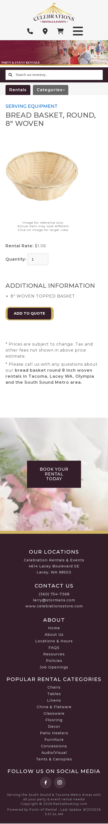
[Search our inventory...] (11, 75)
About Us (54, 634)
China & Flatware (54, 707)
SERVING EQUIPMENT (32, 106)
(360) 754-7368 (54, 594)
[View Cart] (60, 31)
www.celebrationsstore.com (54, 606)
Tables (54, 694)
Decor (54, 726)
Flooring (54, 720)
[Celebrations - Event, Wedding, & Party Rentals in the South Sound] (54, 13)
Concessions (54, 746)
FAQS (54, 647)
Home (54, 628)
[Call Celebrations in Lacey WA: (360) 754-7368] (30, 31)
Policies (54, 660)
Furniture (54, 739)
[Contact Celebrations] (45, 31)
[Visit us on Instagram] (60, 782)
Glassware (54, 713)
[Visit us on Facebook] (45, 782)
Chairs (54, 687)
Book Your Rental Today (54, 474)
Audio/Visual (54, 752)
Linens (54, 700)
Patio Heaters (54, 733)
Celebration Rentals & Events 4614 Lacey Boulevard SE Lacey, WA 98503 (54, 566)
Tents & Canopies (54, 759)
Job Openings (54, 667)
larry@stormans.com (54, 600)
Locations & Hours (54, 641)
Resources (54, 654)
